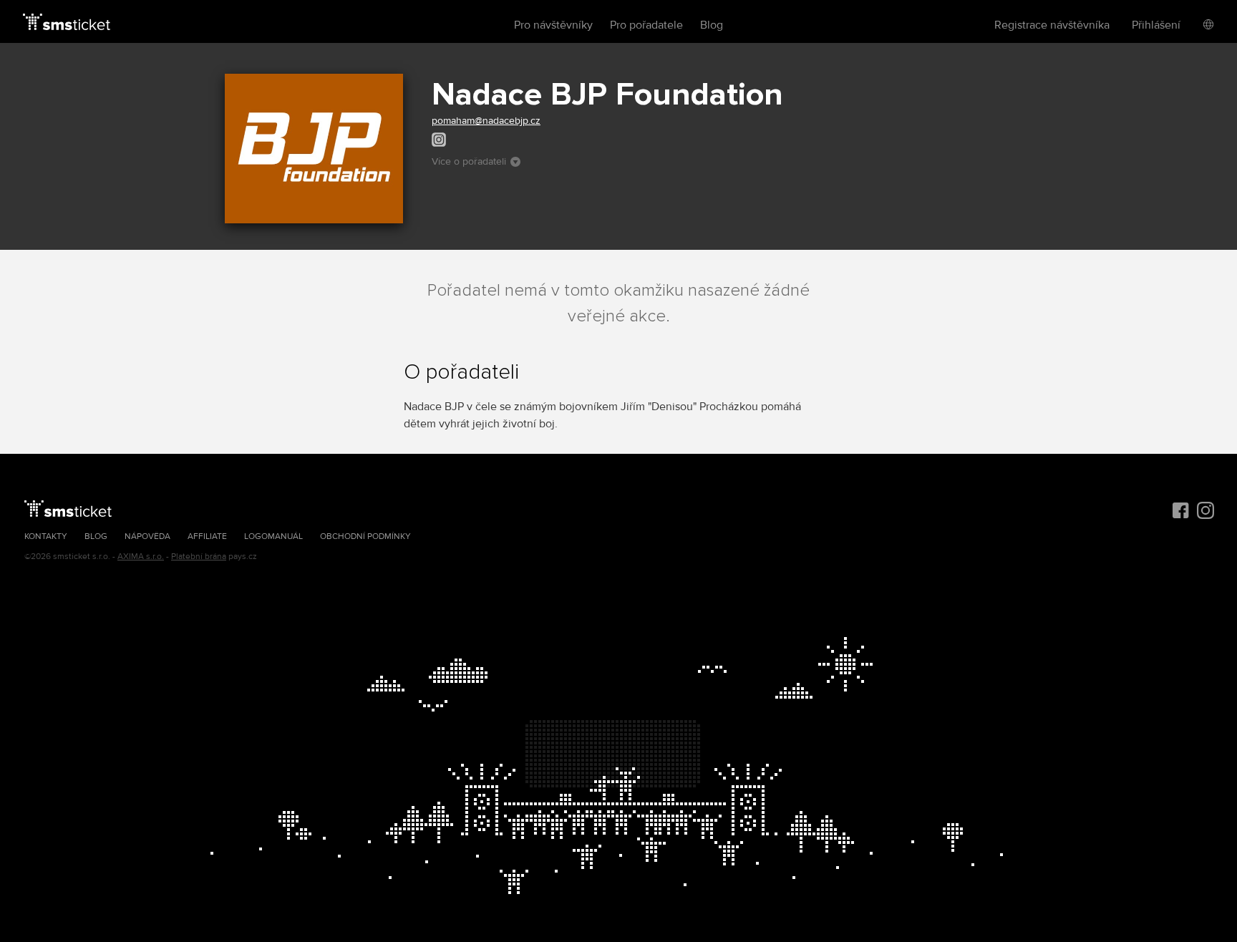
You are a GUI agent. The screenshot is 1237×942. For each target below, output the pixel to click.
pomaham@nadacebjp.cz (486, 121)
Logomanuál (273, 536)
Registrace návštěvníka (1052, 25)
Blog (711, 25)
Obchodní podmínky (365, 536)
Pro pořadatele (646, 25)
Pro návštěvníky (553, 25)
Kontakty (45, 536)
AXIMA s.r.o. (140, 556)
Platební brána (198, 556)
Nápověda (147, 536)
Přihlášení (1156, 25)
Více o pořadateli (469, 161)
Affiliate (207, 536)
